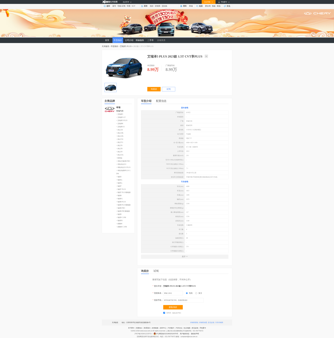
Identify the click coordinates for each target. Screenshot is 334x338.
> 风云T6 (119, 145)
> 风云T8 (119, 149)
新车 (114, 6)
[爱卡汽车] (109, 2)
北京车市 (126, 2)
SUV (133, 6)
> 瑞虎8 (118, 195)
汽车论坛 (179, 328)
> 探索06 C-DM (121, 227)
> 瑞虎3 (118, 177)
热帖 (214, 6)
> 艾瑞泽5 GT (121, 117)
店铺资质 (161, 40)
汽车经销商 (219, 322)
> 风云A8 (119, 130)
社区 (201, 6)
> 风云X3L (120, 155)
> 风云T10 (119, 139)
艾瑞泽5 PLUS (126, 46)
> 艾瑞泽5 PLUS (121, 120)
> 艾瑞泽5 (119, 114)
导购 (119, 6)
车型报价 (118, 40)
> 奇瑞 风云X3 (121, 164)
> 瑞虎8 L (119, 199)
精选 (218, 6)
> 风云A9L (120, 136)
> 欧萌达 (119, 158)
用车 (185, 6)
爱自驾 (208, 6)
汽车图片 (171, 328)
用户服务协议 (185, 334)
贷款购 (164, 6)
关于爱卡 (131, 328)
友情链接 (155, 328)
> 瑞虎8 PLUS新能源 (123, 205)
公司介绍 (129, 40)
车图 (128, 6)
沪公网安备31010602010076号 (167, 334)
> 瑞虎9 (118, 214)
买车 (146, 6)
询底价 (154, 89)
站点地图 (187, 328)
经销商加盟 (203, 322)
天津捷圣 (105, 46)
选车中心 (163, 328)
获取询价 (173, 307)
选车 (108, 6)
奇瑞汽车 (120, 111)
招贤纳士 (139, 328)
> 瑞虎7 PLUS (121, 189)
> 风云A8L (120, 133)
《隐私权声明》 (176, 313)
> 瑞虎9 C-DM (121, 217)
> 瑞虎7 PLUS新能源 (123, 192)
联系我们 (147, 328)
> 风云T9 (119, 152)
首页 (107, 40)
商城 (191, 6)
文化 (228, 6)
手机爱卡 (203, 328)
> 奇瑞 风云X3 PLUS (123, 167)
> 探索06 (119, 224)
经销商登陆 (194, 322)
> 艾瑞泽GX (120, 127)
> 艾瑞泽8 (119, 123)
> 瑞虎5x (119, 183)
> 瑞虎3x (119, 180)
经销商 (157, 6)
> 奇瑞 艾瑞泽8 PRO (123, 161)
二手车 (150, 40)
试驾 (123, 6)
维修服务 (140, 40)
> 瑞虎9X (119, 220)
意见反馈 (211, 322)
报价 (152, 6)
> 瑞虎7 (118, 186)
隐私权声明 (195, 334)
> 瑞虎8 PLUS (121, 202)
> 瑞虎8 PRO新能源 (123, 211)
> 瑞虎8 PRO (120, 208)
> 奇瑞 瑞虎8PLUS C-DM (123, 172)
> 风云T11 (119, 142)
